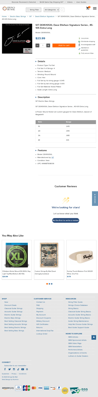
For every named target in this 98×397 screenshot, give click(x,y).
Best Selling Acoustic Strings (15, 324)
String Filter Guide (75, 302)
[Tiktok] (18, 369)
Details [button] (41, 61)
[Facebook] (5, 369)
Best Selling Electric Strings (15, 327)
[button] (95, 198)
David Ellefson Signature (44, 16)
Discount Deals (10, 305)
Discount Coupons (43, 318)
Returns (39, 327)
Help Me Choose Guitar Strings (80, 324)
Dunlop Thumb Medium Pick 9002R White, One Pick (80, 273)
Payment (39, 312)
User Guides (81, 2)
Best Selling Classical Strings (15, 321)
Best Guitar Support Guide (78, 327)
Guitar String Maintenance (78, 321)
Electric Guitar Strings (12, 315)
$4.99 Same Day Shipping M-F (51, 2)
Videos (70, 2)
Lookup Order (41, 334)
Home (4, 16)
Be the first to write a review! (66, 220)
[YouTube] (22, 369)
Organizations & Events (77, 353)
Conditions (22, 374)
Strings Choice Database (78, 305)
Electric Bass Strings (18, 16)
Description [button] (44, 97)
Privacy (14, 374)
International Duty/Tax (44, 331)
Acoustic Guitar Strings (13, 312)
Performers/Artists (75, 350)
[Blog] (27, 369)
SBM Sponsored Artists (77, 340)
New (6, 302)
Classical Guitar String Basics (79, 312)
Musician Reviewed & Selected (24, 2)
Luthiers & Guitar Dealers (78, 356)
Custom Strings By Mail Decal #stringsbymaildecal (45, 273)
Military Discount (42, 321)
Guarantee (5, 374)
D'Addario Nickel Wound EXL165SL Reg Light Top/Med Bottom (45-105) (16, 273)
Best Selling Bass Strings (14, 331)
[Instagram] (14, 369)
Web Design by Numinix (10, 379)
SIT (30, 16)
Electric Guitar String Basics (79, 318)
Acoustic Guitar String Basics (79, 315)
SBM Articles (73, 337)
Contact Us (40, 302)
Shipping (39, 308)
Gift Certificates (42, 324)
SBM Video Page (74, 343)
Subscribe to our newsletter (15, 366)
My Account (41, 315)
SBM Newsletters (75, 346)
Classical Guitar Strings (13, 308)
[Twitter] (9, 369)
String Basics (73, 308)
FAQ (38, 305)
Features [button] (42, 150)
